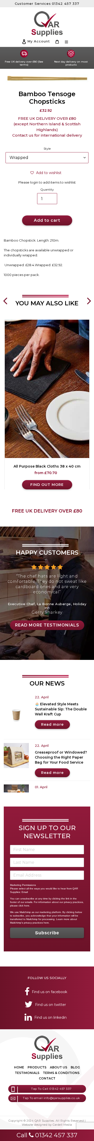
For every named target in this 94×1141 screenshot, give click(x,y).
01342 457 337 (65, 4)
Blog (75, 1067)
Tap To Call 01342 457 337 (51, 1089)
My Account (38, 41)
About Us (58, 1067)
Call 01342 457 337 (47, 1135)
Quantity (47, 189)
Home (19, 1067)
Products (37, 1067)
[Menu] (66, 41)
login (34, 182)
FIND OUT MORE (47, 484)
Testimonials (27, 1073)
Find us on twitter (50, 1004)
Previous (5, 297)
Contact (47, 1078)
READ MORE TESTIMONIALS (47, 625)
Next (88, 297)
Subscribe (47, 932)
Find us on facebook (49, 992)
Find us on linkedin (50, 1017)
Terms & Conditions (61, 1073)
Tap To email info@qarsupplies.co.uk (51, 1098)
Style (47, 148)
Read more (52, 724)
